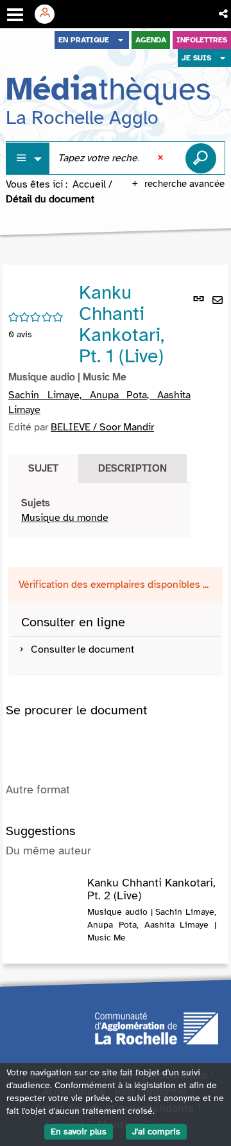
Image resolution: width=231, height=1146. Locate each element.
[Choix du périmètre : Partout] (28, 158)
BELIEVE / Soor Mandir (102, 427)
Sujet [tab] (43, 468)
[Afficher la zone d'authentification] (49, 14)
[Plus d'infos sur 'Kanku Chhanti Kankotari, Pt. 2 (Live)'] (46, 890)
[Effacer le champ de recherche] (161, 158)
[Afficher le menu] (15, 15)
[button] (224, 14)
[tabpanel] (99, 510)
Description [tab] (132, 468)
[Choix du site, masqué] (120, 40)
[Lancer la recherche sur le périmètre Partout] (201, 158)
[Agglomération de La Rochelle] (156, 1028)
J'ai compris (156, 1131)
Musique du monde (64, 517)
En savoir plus (79, 1131)
